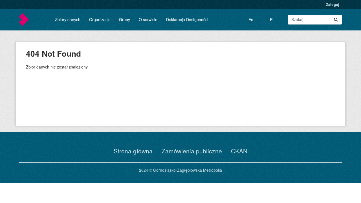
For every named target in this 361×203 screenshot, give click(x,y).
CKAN (239, 151)
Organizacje (100, 19)
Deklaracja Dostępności (187, 19)
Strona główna (133, 151)
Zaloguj (332, 4)
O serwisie (148, 19)
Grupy (124, 19)
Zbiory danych (67, 19)
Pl (271, 19)
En (250, 19)
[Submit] (336, 20)
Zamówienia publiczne (192, 151)
